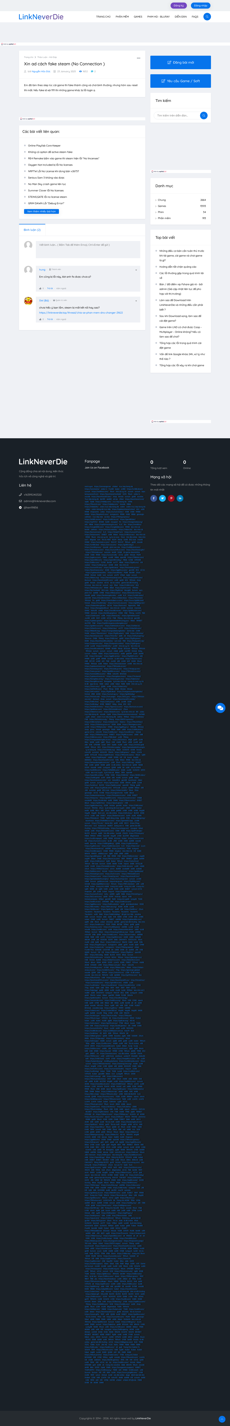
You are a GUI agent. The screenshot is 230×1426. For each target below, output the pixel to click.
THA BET (122, 1177)
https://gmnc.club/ (111, 783)
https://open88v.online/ (94, 775)
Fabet (133, 1226)
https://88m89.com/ (112, 1193)
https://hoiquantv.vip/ (135, 641)
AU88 (87, 886)
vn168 (125, 810)
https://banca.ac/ (113, 615)
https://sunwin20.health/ (114, 1069)
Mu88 (132, 1231)
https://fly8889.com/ (130, 656)
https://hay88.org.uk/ (98, 945)
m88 (97, 937)
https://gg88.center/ (112, 656)
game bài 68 (136, 1218)
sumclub (95, 752)
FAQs (195, 16)
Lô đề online (119, 658)
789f (123, 858)
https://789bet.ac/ (121, 1114)
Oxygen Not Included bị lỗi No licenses (50, 164)
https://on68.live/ (91, 1033)
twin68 (118, 833)
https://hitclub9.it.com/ (105, 831)
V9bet (122, 575)
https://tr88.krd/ (107, 1218)
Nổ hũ (109, 605)
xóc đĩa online (111, 813)
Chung (182, 199)
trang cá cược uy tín (136, 681)
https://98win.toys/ (92, 1018)
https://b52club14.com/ (94, 957)
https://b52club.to (119, 739)
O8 (125, 757)
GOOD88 (101, 1190)
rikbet (136, 777)
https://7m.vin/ (97, 823)
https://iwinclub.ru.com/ (100, 542)
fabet (118, 684)
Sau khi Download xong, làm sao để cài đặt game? (180, 318)
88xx (86, 742)
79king (119, 618)
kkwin (141, 1048)
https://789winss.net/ (93, 1200)
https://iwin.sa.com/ (109, 545)
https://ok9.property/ (135, 636)
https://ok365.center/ (93, 519)
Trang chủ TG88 (96, 1195)
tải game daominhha (131, 552)
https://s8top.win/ (92, 1142)
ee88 (87, 810)
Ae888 (109, 499)
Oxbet (106, 1228)
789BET (139, 621)
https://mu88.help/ (98, 603)
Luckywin (106, 767)
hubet (139, 808)
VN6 (111, 1112)
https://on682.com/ (110, 934)
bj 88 (110, 841)
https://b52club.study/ (98, 719)
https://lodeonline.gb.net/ (96, 605)
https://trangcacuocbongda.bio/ (130, 691)
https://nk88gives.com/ (122, 1205)
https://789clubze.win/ (94, 588)
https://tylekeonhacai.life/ (96, 572)
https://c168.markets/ (93, 722)
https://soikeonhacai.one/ (95, 795)
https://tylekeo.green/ (94, 621)
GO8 (138, 1129)
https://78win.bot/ (135, 598)
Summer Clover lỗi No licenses (46, 190)
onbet (87, 919)
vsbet (107, 684)
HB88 (87, 1152)
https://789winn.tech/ (112, 1099)
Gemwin (96, 699)
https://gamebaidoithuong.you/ (116, 621)
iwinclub (107, 552)
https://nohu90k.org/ (109, 1185)
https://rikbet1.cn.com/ (94, 712)
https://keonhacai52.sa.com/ (124, 1246)
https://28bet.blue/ (119, 598)
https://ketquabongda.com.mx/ (97, 762)
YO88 (120, 1231)
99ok (136, 790)
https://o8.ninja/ (136, 633)
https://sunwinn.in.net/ (127, 798)
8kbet (115, 534)
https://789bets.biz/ (98, 727)
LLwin (143, 846)
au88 (141, 739)
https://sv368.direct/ (135, 489)
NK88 (92, 742)
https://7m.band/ (134, 676)
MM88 (138, 512)
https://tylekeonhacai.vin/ (95, 676)
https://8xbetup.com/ (93, 1241)
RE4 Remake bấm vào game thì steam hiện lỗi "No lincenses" (63, 158)
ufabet (115, 486)
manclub (137, 608)
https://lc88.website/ (111, 904)
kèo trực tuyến (97, 772)
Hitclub (132, 555)
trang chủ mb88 (102, 886)
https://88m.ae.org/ (109, 907)
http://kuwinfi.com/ (120, 1048)
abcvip (104, 1137)
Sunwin (135, 590)
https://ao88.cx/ (130, 909)
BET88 (119, 924)
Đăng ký (179, 5)
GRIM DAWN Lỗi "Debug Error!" (46, 203)
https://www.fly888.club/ (134, 600)
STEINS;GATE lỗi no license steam (47, 196)
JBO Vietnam (90, 1155)
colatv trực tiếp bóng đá (109, 507)
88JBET (89, 1112)
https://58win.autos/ (127, 800)
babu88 (142, 1056)
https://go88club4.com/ (132, 610)
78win (112, 491)
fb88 (101, 684)
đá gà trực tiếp (127, 914)
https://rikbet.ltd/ (126, 529)
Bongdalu (108, 681)
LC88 (127, 972)
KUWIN (107, 957)
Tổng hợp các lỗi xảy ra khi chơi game (181, 365)
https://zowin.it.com (136, 838)
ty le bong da (91, 750)
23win (138, 572)
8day (140, 651)
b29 (128, 661)
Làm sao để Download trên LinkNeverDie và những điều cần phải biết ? (181, 305)
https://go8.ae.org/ (120, 1020)
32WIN (106, 1086)
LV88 (105, 1066)
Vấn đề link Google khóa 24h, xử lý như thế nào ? (182, 356)
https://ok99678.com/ (93, 689)
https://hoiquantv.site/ (94, 643)
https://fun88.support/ (94, 1263)
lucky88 (134, 899)
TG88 (102, 818)
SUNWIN (125, 750)
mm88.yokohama (111, 1061)
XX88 (127, 512)
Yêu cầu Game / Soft (183, 81)
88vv (97, 810)
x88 (141, 656)
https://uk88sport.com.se (113, 1031)
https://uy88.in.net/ (92, 846)
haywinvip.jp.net (116, 881)
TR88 (139, 1051)
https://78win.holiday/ (93, 1109)
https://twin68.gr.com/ (93, 967)
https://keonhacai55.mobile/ (124, 699)
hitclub (120, 496)
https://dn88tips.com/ (93, 1099)
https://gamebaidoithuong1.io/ (97, 879)
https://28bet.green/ (93, 1036)
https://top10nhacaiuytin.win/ (106, 524)
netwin (112, 1203)
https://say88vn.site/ (124, 891)
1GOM (114, 540)
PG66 (129, 848)
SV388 (110, 1175)
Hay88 (135, 757)
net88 (123, 608)
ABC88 (87, 939)
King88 (123, 1124)
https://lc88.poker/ (108, 1213)
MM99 (121, 1008)
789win (127, 542)
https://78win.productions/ (95, 1079)
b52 (137, 509)
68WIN (87, 853)
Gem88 (94, 1228)
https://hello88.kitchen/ (94, 707)
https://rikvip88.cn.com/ (126, 1058)
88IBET (138, 762)
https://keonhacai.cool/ (94, 636)
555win (135, 962)
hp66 (125, 1165)
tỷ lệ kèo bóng (135, 1223)
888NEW (88, 760)
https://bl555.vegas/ (112, 1243)
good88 (101, 1074)
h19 (141, 562)
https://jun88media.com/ (129, 1061)
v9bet (121, 499)
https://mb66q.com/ (110, 504)
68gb (130, 739)
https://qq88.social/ (130, 1180)
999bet (130, 990)
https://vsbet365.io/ (109, 1010)
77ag (117, 970)
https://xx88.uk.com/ (123, 901)
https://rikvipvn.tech (137, 1233)
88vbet (87, 1086)
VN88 (134, 1026)
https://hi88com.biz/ (130, 856)
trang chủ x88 (129, 886)
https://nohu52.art (131, 861)
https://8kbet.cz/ (132, 1132)
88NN (132, 1018)
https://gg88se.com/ (93, 904)
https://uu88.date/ (92, 985)
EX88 (135, 1000)
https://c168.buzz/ (112, 952)
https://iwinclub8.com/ (94, 982)
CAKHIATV (123, 939)
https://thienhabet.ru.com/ (112, 600)
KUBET (130, 1193)
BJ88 (96, 1081)
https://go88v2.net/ (114, 937)
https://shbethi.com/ (93, 628)
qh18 (120, 1041)
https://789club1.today (100, 828)
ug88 (118, 894)
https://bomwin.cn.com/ (133, 707)
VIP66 (130, 502)
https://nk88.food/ (118, 1084)
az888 (112, 894)
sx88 (128, 1210)
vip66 (87, 502)
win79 (116, 575)
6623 (102, 1233)
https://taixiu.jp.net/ (93, 671)
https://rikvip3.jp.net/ (111, 876)
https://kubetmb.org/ (94, 1061)
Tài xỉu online (134, 1043)
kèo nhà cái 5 (139, 990)
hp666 (114, 745)
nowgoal (114, 522)
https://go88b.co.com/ (111, 671)
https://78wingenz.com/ (131, 724)
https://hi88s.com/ (92, 562)
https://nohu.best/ (92, 1023)
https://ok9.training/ (93, 1076)
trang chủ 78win (138, 1253)
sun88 (126, 1223)
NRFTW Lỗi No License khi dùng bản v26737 (53, 171)
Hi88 (97, 1258)
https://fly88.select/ (116, 633)
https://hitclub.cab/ (92, 696)
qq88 (100, 833)
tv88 (103, 977)
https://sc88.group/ (99, 565)
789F (112, 988)
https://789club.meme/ (101, 1063)
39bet (101, 932)
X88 (125, 1043)
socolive (140, 496)
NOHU (113, 957)
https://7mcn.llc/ (111, 636)
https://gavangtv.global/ (130, 970)
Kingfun (118, 851)
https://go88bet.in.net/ (100, 884)
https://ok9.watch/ (92, 691)
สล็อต (112, 588)
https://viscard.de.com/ (94, 1000)
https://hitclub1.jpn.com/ (94, 874)
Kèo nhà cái (126, 765)
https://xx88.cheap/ (104, 1238)
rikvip (115, 496)
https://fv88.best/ (100, 1165)
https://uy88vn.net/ (93, 1261)
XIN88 (115, 1043)
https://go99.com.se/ (109, 1023)
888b (87, 1038)
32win (106, 1028)
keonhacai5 (89, 1246)
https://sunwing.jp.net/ (120, 828)
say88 (142, 856)
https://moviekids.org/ (106, 750)
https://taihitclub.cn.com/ (115, 626)
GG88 (120, 552)
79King (131, 613)
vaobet (87, 565)
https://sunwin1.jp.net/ (119, 879)
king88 (93, 1066)
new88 (87, 929)
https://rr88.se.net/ (127, 534)
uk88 (112, 684)
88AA (99, 962)
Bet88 (109, 562)
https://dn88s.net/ (92, 909)
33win (87, 608)
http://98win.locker (119, 1215)
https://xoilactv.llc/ (97, 947)
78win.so (88, 638)
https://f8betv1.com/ (123, 1172)
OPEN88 (137, 560)
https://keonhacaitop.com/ (111, 577)
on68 (122, 889)
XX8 (114, 917)
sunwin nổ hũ (137, 889)
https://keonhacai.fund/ (134, 499)
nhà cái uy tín (121, 491)
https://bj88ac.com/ (93, 871)
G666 (97, 988)
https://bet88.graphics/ (107, 613)
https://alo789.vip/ (92, 1208)
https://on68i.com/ (97, 924)
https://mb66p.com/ (103, 502)
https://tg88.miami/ (101, 1112)
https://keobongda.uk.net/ (131, 1122)
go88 (134, 496)
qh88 (108, 777)
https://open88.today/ (113, 560)
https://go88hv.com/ (108, 798)
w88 (91, 788)
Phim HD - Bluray (158, 16)
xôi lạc (115, 499)
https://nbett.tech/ (103, 1205)
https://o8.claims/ (124, 1107)
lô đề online (116, 765)
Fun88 (111, 489)
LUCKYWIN (107, 1200)
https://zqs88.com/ (92, 1107)
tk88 (127, 633)
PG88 (126, 572)
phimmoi (142, 1117)
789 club (95, 864)
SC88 (117, 689)
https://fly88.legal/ (98, 757)
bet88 (87, 529)
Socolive (117, 1036)
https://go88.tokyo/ (126, 545)
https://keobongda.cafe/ (106, 595)
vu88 (96, 914)
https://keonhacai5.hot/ (130, 876)
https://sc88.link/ (118, 848)
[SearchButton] (207, 16)
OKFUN (142, 1109)
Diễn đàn (181, 16)
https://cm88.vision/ (136, 595)
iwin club (117, 641)
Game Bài (108, 823)
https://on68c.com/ (99, 929)
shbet (93, 717)
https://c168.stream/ (115, 1076)
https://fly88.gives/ (133, 643)
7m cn (115, 1220)
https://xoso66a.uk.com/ (100, 1084)
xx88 (142, 509)
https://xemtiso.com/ (108, 1053)
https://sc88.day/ (92, 704)
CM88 (102, 593)
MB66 (129, 504)
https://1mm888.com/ (128, 1238)
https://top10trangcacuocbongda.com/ (112, 623)
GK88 (133, 1074)
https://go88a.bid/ (136, 871)
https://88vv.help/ (92, 1094)
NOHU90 (103, 752)
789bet (126, 717)
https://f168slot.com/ (135, 557)
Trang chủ (103, 16)
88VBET (106, 1160)
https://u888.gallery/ (105, 843)
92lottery (125, 1218)
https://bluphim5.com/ (100, 514)
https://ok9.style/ (92, 1041)
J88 (86, 790)
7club (108, 1223)
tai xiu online (136, 767)
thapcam (88, 891)
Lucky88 (119, 1074)
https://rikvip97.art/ (115, 532)
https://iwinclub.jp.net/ (94, 669)
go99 (135, 739)
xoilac (102, 512)
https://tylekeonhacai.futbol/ (123, 509)
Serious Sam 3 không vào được (46, 177)
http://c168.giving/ (138, 818)
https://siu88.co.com (120, 1018)
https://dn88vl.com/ (129, 1182)
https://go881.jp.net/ (136, 603)
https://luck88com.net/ (133, 1155)
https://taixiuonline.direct (123, 929)
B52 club (132, 540)
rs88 (111, 975)
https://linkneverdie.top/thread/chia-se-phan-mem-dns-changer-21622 (81, 312)
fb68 (122, 1263)
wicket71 (127, 1056)
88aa (124, 955)
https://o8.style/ (96, 656)
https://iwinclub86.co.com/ (95, 674)
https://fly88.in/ (127, 952)
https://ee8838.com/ (93, 770)
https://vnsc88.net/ (126, 732)
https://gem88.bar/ (128, 519)
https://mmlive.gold (136, 745)
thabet (94, 653)
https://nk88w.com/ (93, 1048)
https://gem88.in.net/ (113, 982)
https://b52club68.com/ (112, 709)
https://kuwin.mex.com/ (94, 1117)
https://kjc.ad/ (105, 1051)
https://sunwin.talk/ (109, 555)
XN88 (134, 1066)
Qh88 (122, 818)
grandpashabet (132, 904)
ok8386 (108, 848)
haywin (111, 891)
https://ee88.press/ (92, 1215)
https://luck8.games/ (118, 1026)
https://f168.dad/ (110, 737)
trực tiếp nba (98, 517)
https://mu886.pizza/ (112, 927)
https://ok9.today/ (136, 1175)
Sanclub (94, 613)
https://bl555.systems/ (124, 719)
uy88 (88, 717)
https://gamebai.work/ (131, 615)
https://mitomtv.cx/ (116, 972)
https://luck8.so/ (91, 785)
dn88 (113, 810)
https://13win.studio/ (109, 1015)
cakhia (119, 717)
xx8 (86, 1081)
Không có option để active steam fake (50, 152)
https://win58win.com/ (133, 1167)
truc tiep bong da (126, 486)
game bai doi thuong (102, 1177)
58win (139, 661)
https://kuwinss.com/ (105, 1096)
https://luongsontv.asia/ (112, 1241)
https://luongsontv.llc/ (114, 793)
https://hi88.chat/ (92, 702)
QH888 (117, 975)
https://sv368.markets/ (115, 1038)
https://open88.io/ (97, 1127)
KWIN (140, 1053)
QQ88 (87, 952)
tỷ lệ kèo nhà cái (119, 681)
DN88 (115, 800)
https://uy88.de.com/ (103, 788)
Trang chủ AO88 (123, 1200)
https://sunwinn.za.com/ (117, 603)
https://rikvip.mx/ (91, 798)
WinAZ (118, 1086)
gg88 (110, 1020)
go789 (87, 1220)
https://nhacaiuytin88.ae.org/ (116, 932)
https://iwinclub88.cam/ (105, 1046)
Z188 (93, 694)
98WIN (130, 995)
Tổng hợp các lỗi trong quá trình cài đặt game (180, 345)
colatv (122, 507)
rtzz (133, 1129)
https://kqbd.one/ (133, 679)
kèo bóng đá (117, 1155)
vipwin (124, 896)
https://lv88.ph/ (117, 1117)
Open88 (106, 836)
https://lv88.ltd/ (122, 775)
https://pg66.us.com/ (93, 557)
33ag (105, 1013)
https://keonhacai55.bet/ (101, 496)
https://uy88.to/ (110, 1008)
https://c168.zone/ (136, 805)
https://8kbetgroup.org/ (94, 1134)
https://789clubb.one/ (94, 552)
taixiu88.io (116, 780)
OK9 (98, 618)
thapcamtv (94, 512)
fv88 (112, 1160)
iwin (98, 540)
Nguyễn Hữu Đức (41, 71)
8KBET (110, 826)
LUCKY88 (106, 950)
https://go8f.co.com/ (93, 1167)
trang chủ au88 (116, 886)
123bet (101, 899)
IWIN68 (142, 714)
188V (86, 955)
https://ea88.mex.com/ (111, 846)
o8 (125, 636)
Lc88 (113, 762)
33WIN (110, 752)
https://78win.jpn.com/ (94, 1104)
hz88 (126, 793)
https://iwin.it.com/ (112, 874)
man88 (103, 1188)
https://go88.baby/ (127, 694)
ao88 (123, 653)
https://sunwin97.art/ (132, 532)
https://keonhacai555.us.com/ (97, 980)
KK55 (87, 724)
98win (138, 755)
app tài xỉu (94, 684)
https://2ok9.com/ (93, 615)
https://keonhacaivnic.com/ (95, 780)
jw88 (123, 1210)
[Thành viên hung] (30, 272)
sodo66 (139, 869)
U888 (136, 734)
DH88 (99, 1152)
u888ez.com (103, 853)
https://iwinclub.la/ (92, 489)
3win (130, 1165)
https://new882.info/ (126, 985)
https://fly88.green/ (133, 638)
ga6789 (129, 653)
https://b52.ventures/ (93, 896)
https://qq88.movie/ (108, 1258)
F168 (114, 618)
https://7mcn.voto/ (92, 686)
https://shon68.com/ (104, 1248)
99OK (98, 1170)
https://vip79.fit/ (91, 522)
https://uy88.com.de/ (129, 843)
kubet (117, 489)
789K (92, 1129)
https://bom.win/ (120, 605)
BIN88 (101, 522)
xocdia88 (88, 800)
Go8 (103, 1170)
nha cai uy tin (102, 537)
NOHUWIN (89, 1226)
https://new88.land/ (109, 985)
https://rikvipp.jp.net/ (131, 669)
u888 (124, 729)
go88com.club (102, 881)
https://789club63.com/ (131, 874)
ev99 (103, 777)
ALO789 (88, 623)
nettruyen (89, 486)
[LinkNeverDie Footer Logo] (43, 461)
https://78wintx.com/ (133, 658)
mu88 (135, 742)
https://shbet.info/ (119, 686)
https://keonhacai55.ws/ (119, 980)
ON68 (105, 851)
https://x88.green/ (122, 752)
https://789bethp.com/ (99, 734)
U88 (98, 972)
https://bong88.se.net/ (94, 681)
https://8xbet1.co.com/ (111, 960)
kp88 (104, 1167)
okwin (142, 1096)
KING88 (93, 965)
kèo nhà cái (135, 527)
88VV (126, 823)
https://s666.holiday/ (112, 914)
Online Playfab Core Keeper (44, 145)
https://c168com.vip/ (109, 1091)
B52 (137, 570)
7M (104, 1150)
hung (42, 269)
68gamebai (134, 836)
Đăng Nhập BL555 (101, 1162)
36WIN (124, 942)
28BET (92, 1053)
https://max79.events (119, 1233)
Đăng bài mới (183, 62)
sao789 (127, 651)
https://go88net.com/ (93, 709)
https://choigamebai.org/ (133, 522)
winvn (112, 869)
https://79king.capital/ (124, 947)
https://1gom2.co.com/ (114, 707)
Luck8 (92, 646)
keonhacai (132, 780)
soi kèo (107, 517)
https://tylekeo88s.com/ (132, 919)
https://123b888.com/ (111, 770)
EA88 (139, 851)
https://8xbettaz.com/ (116, 815)
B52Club (123, 674)
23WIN (125, 833)
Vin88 (92, 866)
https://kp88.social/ (113, 785)
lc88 (126, 1005)
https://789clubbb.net (93, 1231)
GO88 (111, 565)
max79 (126, 1031)
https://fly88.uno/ (132, 562)
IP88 (108, 1253)
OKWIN (137, 1266)
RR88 (87, 512)
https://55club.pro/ (136, 833)
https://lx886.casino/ (136, 1089)
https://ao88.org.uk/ (111, 1269)
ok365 (92, 988)
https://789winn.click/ (109, 1094)
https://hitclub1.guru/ (134, 894)
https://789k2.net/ (92, 1056)
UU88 (91, 765)
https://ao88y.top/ (129, 1203)
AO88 (98, 694)
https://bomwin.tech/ (93, 532)
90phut (122, 722)
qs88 (119, 767)
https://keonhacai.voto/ (94, 570)
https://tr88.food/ (97, 1058)
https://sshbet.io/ (133, 626)
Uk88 (112, 1228)
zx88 (117, 1160)
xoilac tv (104, 489)
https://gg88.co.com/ (119, 570)
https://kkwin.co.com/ (111, 858)
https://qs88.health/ (93, 998)
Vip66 (92, 502)
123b (90, 745)
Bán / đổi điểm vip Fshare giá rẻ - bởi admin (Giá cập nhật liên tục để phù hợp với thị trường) (181, 289)
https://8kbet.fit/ (112, 1134)
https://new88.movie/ (112, 610)
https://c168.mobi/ (120, 1188)
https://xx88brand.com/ (130, 547)
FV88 (120, 864)
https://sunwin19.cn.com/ (115, 550)
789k (123, 772)
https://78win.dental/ (118, 1195)
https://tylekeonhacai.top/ (95, 666)
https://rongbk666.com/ (114, 527)
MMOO (93, 836)
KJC (120, 524)
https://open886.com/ (93, 560)
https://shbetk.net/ (110, 722)
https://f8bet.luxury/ (94, 1236)
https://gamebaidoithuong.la (133, 747)
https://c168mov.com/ (93, 737)
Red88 (140, 1226)
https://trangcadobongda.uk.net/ (98, 739)
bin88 (114, 552)
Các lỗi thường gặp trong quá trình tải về (181, 275)
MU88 (87, 633)
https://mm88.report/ (93, 851)
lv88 (121, 1005)
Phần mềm (122, 16)
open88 (123, 557)
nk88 (126, 841)
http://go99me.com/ (129, 975)
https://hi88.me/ (111, 638)
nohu (87, 788)
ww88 (129, 770)
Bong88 (127, 590)
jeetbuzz (118, 1056)
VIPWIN (105, 1018)
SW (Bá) (44, 300)
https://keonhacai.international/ (125, 714)
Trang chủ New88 (112, 1208)
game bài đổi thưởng (129, 583)
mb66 (116, 651)
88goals (93, 540)
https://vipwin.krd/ (92, 1218)
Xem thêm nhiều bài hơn (41, 211)
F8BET (111, 919)
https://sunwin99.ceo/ (93, 567)
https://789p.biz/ (125, 1015)
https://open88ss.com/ (112, 1236)
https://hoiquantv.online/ (114, 643)
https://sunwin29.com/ (94, 894)
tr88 (130, 896)
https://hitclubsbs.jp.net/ (129, 567)
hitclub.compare (91, 899)
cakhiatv (88, 517)
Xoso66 (122, 504)
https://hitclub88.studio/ (106, 866)
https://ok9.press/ (107, 702)
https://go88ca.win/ (93, 1198)
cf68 (93, 934)
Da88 (100, 1228)
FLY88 (103, 562)
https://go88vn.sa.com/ (94, 626)
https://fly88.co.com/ (124, 734)
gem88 (131, 570)
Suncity (88, 1182)
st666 (141, 993)
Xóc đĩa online (131, 537)
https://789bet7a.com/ (100, 869)
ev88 (93, 658)
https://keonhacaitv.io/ (95, 848)
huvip (130, 1046)
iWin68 (87, 884)
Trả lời (50, 288)
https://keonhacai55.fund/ (103, 760)
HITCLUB (93, 755)
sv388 (123, 489)
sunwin (87, 491)
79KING (135, 588)
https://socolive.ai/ (113, 977)
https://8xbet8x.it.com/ (131, 960)
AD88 (119, 917)
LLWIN (138, 613)
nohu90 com (120, 1152)
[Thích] (40, 288)
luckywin (135, 848)
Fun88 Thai (89, 950)
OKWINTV (100, 993)
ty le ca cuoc (114, 537)
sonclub (127, 1190)
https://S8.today (96, 955)
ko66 (86, 945)
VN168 (139, 798)
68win (131, 793)
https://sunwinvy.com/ (131, 1162)
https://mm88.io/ (134, 524)
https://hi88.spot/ (104, 1155)
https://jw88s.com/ (103, 1043)
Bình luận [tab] (32, 230)
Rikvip (120, 540)
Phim (182, 212)
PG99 (139, 555)
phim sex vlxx (115, 547)
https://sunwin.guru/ (110, 694)
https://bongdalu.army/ (94, 679)
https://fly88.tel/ (116, 590)
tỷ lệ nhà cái (109, 772)
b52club (88, 585)
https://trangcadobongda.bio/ (113, 631)
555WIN (128, 1157)
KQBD (116, 1137)
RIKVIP (114, 542)
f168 (138, 605)
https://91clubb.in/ (92, 818)
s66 (97, 939)
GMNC (87, 610)
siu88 (135, 653)
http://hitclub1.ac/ (138, 980)
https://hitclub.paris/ (94, 1269)
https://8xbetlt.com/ (112, 712)
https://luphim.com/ (123, 588)
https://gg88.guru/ (121, 727)
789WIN (105, 975)
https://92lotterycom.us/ (100, 724)
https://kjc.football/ (92, 590)
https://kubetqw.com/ (93, 927)
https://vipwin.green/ (114, 803)
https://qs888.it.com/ (127, 1081)
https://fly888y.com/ (132, 881)
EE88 (87, 641)
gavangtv (140, 514)
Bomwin (88, 580)
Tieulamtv (88, 912)
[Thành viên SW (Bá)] (30, 302)
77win (105, 689)
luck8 (104, 745)
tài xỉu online (115, 583)
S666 (123, 894)
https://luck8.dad (100, 800)
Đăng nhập (200, 5)
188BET (108, 704)
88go (127, 1263)
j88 (104, 856)
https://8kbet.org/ (92, 577)
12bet (106, 1263)
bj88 (120, 636)
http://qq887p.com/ (133, 1142)
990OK (129, 1236)
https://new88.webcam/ (94, 648)
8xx (125, 524)
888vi (128, 1160)
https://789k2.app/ (92, 1185)
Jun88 (110, 557)
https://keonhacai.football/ (110, 494)
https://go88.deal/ (111, 567)
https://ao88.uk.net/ (93, 901)
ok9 (86, 524)
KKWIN (100, 1086)
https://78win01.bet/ (135, 722)
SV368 (106, 967)
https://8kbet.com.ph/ (112, 965)
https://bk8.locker (134, 1177)
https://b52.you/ (123, 696)
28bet (93, 858)
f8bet (132, 621)
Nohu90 (94, 610)
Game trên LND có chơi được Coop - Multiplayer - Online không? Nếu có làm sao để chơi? (180, 332)
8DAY (96, 1226)
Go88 (107, 522)
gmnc (92, 729)
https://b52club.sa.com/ (94, 550)
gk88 (108, 765)
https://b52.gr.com (98, 1220)
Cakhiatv (112, 1101)
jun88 (115, 646)
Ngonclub (132, 605)
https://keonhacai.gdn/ (135, 550)
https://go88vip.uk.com (94, 1193)
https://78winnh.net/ (93, 504)
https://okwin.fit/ (124, 1258)
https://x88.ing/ (128, 762)
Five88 (87, 1228)
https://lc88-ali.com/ (125, 866)
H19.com (100, 1005)
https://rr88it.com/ (126, 585)
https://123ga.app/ (97, 1038)
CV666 (105, 1203)
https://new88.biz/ (115, 572)
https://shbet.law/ (110, 628)
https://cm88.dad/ (92, 545)
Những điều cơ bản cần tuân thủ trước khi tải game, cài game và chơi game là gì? (181, 255)
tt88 (113, 742)
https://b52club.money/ (131, 593)
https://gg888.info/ (92, 1139)
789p (87, 1043)
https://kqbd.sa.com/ (103, 1246)
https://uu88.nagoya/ (93, 838)
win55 (102, 937)
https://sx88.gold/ (93, 777)
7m (120, 522)
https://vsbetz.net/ (92, 1010)
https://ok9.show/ (125, 813)
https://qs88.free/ (98, 803)
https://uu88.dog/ (92, 1071)
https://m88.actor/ (97, 861)
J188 (115, 841)
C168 (125, 613)
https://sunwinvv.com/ (97, 841)
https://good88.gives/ (93, 856)
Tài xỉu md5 (109, 1122)
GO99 (87, 767)
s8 (96, 889)
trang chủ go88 (123, 899)
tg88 (86, 734)
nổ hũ (121, 555)
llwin (132, 1031)
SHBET (104, 534)
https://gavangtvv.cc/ (133, 957)
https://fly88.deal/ (108, 691)
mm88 (97, 1266)
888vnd (135, 1160)
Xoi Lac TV (118, 1165)
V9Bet (114, 1223)
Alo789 (102, 499)
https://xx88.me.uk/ (111, 519)
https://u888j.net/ (110, 732)
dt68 (116, 565)
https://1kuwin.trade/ (127, 934)
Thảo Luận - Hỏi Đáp (47, 57)
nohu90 (115, 674)
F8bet (105, 664)
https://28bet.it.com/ (104, 1114)
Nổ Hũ (132, 1020)
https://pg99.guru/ (125, 1213)
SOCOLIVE (132, 939)
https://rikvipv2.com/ (93, 876)
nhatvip (118, 896)
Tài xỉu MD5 (106, 540)
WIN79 (125, 1231)
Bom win (101, 813)
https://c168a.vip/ (124, 1253)
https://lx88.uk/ (132, 1152)
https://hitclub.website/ (108, 529)
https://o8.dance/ (108, 1107)
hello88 (134, 1036)
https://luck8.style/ (92, 1015)
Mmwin (114, 884)
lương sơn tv (119, 826)
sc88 (103, 615)
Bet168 (132, 572)
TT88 (121, 1023)
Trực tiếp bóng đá (92, 499)
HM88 (99, 836)
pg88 (117, 1150)
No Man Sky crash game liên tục (47, 184)
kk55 (105, 1033)
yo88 (98, 658)
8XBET (135, 795)
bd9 (87, 1058)
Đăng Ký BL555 (117, 1157)
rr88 (86, 656)
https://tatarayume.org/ (122, 1063)
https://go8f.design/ (134, 831)
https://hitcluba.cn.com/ (116, 795)
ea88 (113, 1210)
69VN (108, 1147)
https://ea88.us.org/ (113, 1000)
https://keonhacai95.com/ (102, 580)
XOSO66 (103, 939)
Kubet (124, 838)
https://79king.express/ (120, 517)
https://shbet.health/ (119, 790)
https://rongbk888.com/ (94, 527)
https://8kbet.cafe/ (117, 967)
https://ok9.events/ (111, 653)
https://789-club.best (126, 884)
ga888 (118, 810)
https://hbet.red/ (133, 846)
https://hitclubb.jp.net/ (113, 669)
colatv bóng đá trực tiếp (101, 509)
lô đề (87, 684)
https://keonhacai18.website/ (101, 641)
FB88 (113, 729)
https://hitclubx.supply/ (111, 747)
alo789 (116, 922)
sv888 (104, 1048)
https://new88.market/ (101, 598)
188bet (135, 1248)
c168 (86, 661)
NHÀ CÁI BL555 (130, 1094)
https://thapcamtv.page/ (134, 1241)
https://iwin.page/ (108, 696)
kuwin (129, 757)
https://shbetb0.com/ (132, 628)
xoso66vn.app (97, 1008)
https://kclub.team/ (92, 534)
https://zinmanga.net (102, 486)
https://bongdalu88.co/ (99, 608)
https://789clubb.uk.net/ (116, 666)
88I (137, 712)
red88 (87, 993)
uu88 (120, 595)
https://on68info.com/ (105, 970)
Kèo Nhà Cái (127, 851)
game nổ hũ (89, 732)
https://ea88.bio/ (137, 717)
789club (132, 580)
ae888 (95, 593)
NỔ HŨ (92, 661)
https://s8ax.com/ (133, 1185)
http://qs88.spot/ (119, 1089)
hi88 (138, 1188)
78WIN (92, 995)
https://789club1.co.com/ (131, 671)
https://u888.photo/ (135, 729)
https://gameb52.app (124, 820)
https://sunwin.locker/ (115, 512)
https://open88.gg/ (97, 1157)
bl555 (143, 770)
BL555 (101, 785)
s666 (104, 917)
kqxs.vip (93, 843)
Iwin (104, 575)
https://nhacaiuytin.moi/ (114, 679)
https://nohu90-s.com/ (94, 1069)
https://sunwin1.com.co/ (118, 871)
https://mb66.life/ (91, 507)
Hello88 (138, 937)
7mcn (123, 537)
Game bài (130, 631)
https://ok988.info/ (103, 646)
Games (138, 16)
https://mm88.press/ (93, 547)
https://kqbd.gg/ (91, 990)
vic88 (93, 993)
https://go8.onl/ (107, 909)
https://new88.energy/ (118, 998)
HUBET (137, 1005)
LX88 (100, 965)
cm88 (100, 610)
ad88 (91, 1081)
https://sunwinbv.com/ (112, 1256)
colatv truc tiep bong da (135, 507)
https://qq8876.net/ (106, 755)
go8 (140, 742)
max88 (140, 540)
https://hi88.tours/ (113, 942)
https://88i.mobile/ (92, 907)
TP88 (127, 1112)
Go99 (128, 815)
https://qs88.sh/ (91, 1124)
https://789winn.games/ (129, 1139)
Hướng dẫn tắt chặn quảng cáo (177, 266)
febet (110, 1137)
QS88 (103, 686)
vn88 (121, 823)
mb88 (118, 742)
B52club (127, 648)
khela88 (134, 1056)
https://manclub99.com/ (133, 577)
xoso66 (87, 496)
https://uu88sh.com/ (131, 1071)
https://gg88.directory (93, 805)
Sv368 (130, 560)
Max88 (87, 595)
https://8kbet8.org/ (92, 631)
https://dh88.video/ (137, 775)
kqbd (128, 575)
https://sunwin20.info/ (94, 1028)
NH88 (116, 1175)
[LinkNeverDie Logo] (41, 16)
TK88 (140, 899)
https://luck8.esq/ (101, 1026)
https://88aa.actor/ (113, 593)
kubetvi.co (102, 826)
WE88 (87, 831)
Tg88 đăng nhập (112, 818)
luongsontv (114, 514)
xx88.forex (110, 1056)
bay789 (109, 1261)
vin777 (102, 1223)
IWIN (124, 494)
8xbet (141, 828)
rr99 (137, 1263)
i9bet (116, 585)
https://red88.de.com (93, 1031)
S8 (123, 767)
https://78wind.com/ (99, 633)
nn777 (115, 562)
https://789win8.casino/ (124, 755)
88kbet (129, 1096)
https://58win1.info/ (92, 977)
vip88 (120, 1223)
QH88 (93, 1096)
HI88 (119, 1180)
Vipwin (126, 864)
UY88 (119, 836)
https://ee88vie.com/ (100, 491)
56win (113, 1253)
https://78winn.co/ (127, 1198)
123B (128, 818)
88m (119, 1145)
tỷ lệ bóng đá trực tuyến (114, 808)
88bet (137, 788)
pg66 (124, 1036)
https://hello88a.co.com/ (104, 820)
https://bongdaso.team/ (116, 676)
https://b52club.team (117, 664)
